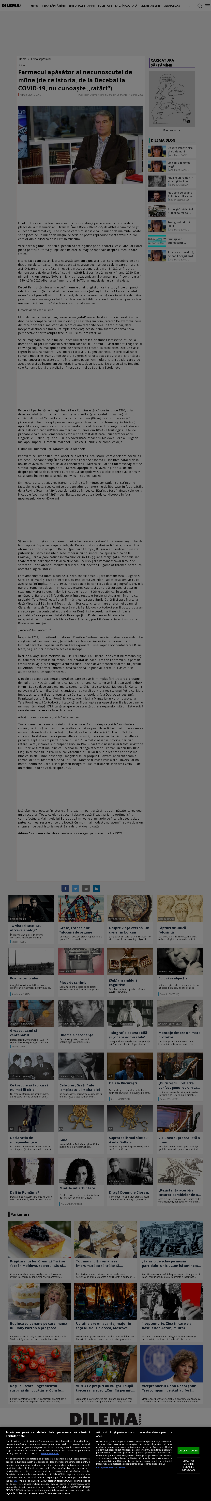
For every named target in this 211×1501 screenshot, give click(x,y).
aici (15, 1480)
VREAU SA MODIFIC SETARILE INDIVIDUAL (188, 1465)
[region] (105, 1464)
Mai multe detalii (50, 1453)
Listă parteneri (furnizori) (110, 1467)
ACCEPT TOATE (188, 1450)
